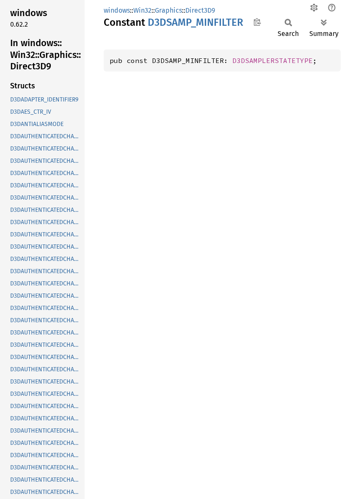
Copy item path (257, 22)
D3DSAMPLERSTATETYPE (272, 60)
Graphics (168, 10)
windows (117, 10)
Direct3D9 (200, 10)
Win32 (142, 10)
